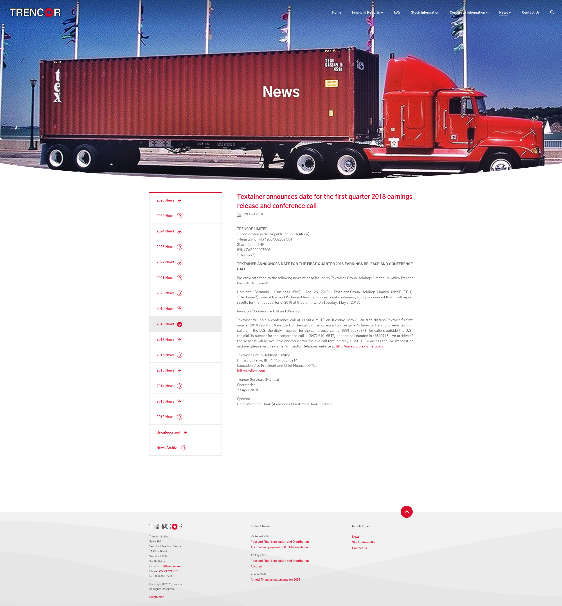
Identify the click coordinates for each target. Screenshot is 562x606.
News (503, 12)
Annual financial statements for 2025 (275, 579)
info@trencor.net (170, 566)
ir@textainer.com (251, 371)
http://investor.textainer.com (359, 346)
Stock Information (425, 12)
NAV (397, 12)
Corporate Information (467, 12)
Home (336, 12)
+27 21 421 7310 (169, 571)
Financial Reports (366, 12)
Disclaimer (156, 597)
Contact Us (531, 12)
